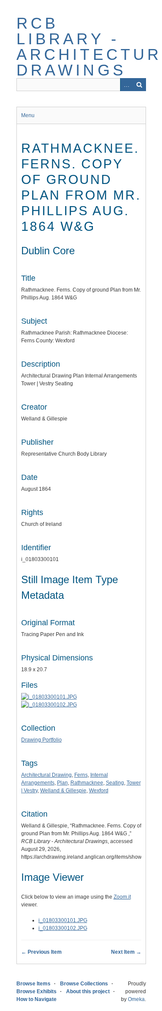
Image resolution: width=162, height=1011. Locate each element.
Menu (28, 115)
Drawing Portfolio (41, 740)
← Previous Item (41, 952)
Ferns (81, 775)
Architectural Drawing (46, 775)
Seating (115, 783)
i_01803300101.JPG (62, 920)
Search (139, 84)
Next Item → (126, 952)
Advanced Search (126, 84)
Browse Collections (84, 984)
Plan (62, 783)
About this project (88, 991)
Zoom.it (122, 897)
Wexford (98, 791)
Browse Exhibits (36, 991)
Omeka (136, 999)
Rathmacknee (86, 783)
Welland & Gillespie (63, 791)
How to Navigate (36, 999)
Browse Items (33, 984)
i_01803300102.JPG (62, 928)
